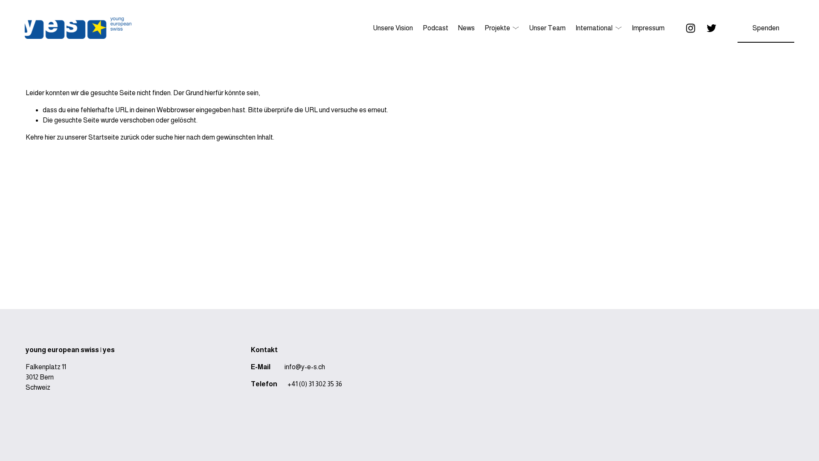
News (466, 28)
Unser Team (547, 28)
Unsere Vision (393, 28)
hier (50, 137)
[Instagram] (690, 28)
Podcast (435, 28)
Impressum (648, 28)
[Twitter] (711, 28)
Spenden (765, 28)
